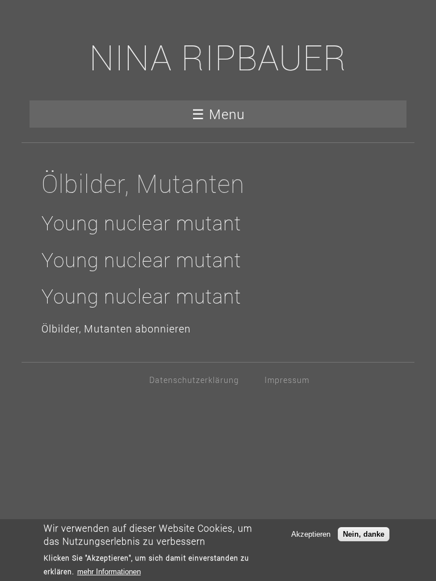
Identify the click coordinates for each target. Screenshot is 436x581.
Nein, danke (363, 534)
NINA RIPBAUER (218, 57)
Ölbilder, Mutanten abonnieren (116, 328)
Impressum (287, 379)
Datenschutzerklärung (194, 379)
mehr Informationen (109, 571)
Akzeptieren (310, 534)
